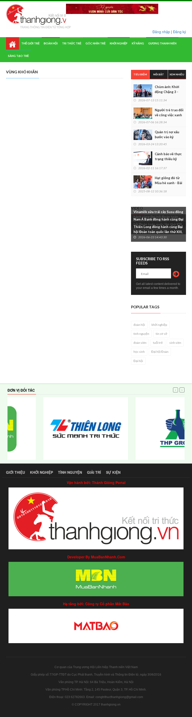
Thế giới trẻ (30, 43)
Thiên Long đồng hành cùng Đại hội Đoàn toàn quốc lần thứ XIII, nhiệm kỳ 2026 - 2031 (158, 232)
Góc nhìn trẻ (96, 43)
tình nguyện (141, 334)
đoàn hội (139, 325)
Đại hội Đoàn (159, 352)
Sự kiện (113, 472)
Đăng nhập (161, 31)
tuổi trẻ (158, 343)
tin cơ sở (161, 334)
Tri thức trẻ (71, 43)
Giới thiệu (15, 472)
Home (12, 43)
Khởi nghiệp (119, 43)
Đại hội (138, 361)
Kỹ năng (138, 43)
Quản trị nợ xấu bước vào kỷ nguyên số (167, 137)
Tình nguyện (70, 472)
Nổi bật (158, 74)
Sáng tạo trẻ (18, 55)
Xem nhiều (177, 74)
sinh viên (175, 343)
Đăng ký (179, 31)
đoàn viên (140, 343)
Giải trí (94, 472)
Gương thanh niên (162, 43)
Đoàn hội (51, 43)
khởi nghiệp (159, 325)
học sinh (139, 352)
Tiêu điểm (140, 74)
